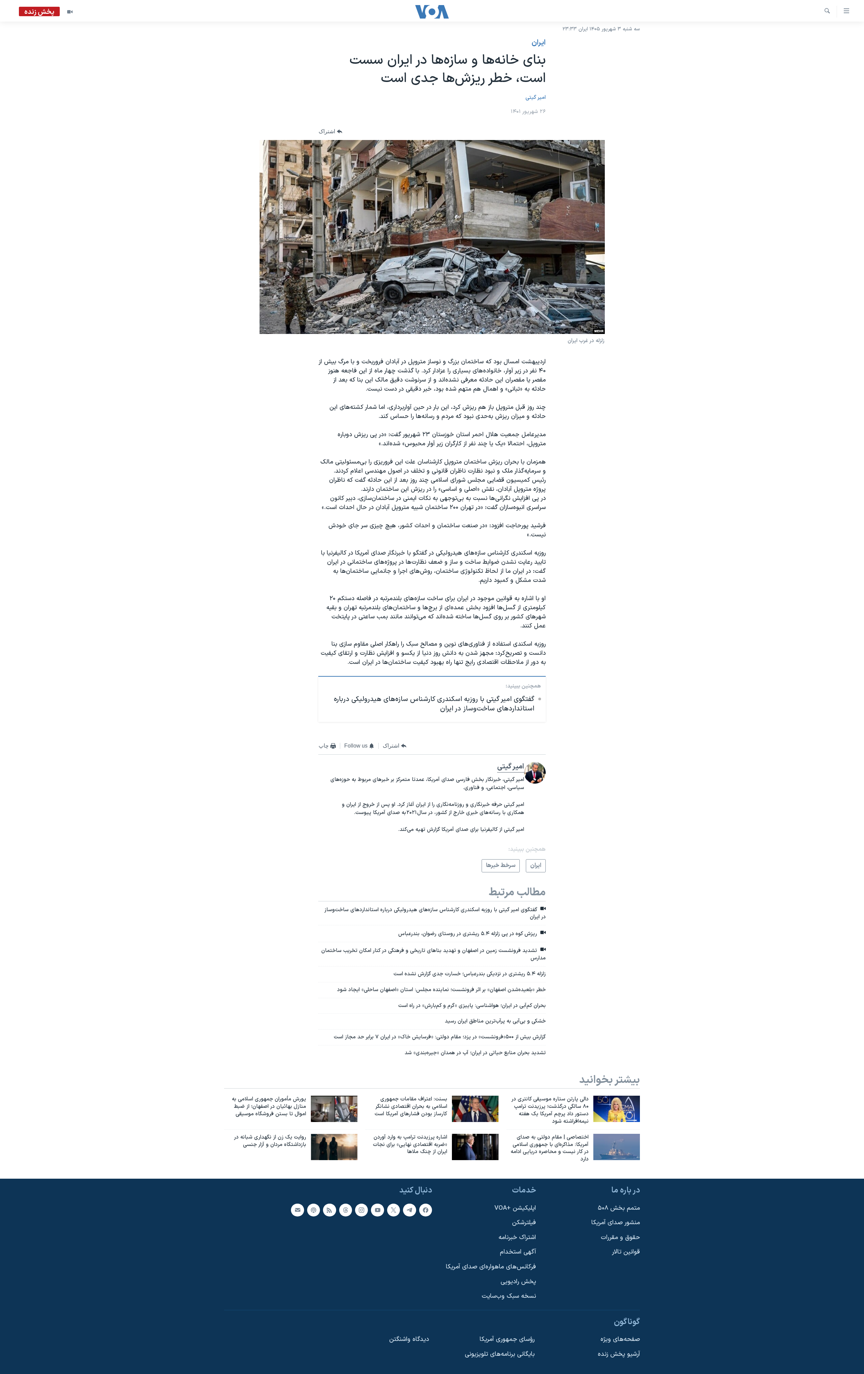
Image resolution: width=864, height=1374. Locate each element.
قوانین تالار (626, 1252)
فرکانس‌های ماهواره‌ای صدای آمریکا (491, 1266)
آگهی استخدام (518, 1252)
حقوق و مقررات (620, 1237)
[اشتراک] (297, 1210)
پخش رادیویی (518, 1281)
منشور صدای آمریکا (615, 1222)
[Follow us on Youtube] (377, 1210)
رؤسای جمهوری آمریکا (507, 1339)
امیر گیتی (535, 97)
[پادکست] (313, 1210)
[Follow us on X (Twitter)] (393, 1210)
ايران (539, 42)
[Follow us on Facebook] (425, 1210)
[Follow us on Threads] (345, 1210)
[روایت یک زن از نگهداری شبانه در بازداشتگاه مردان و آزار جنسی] (334, 1147)
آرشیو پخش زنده (619, 1354)
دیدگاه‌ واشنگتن (409, 1339)
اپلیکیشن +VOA (515, 1208)
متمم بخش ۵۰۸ (619, 1208)
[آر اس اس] (329, 1210)
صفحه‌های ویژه (620, 1339)
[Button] (330, 131)
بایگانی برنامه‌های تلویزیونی (500, 1354)
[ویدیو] (70, 12)
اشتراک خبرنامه (517, 1237)
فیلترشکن (524, 1222)
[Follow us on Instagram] (361, 1210)
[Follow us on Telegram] (409, 1210)
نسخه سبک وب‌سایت (509, 1296)
